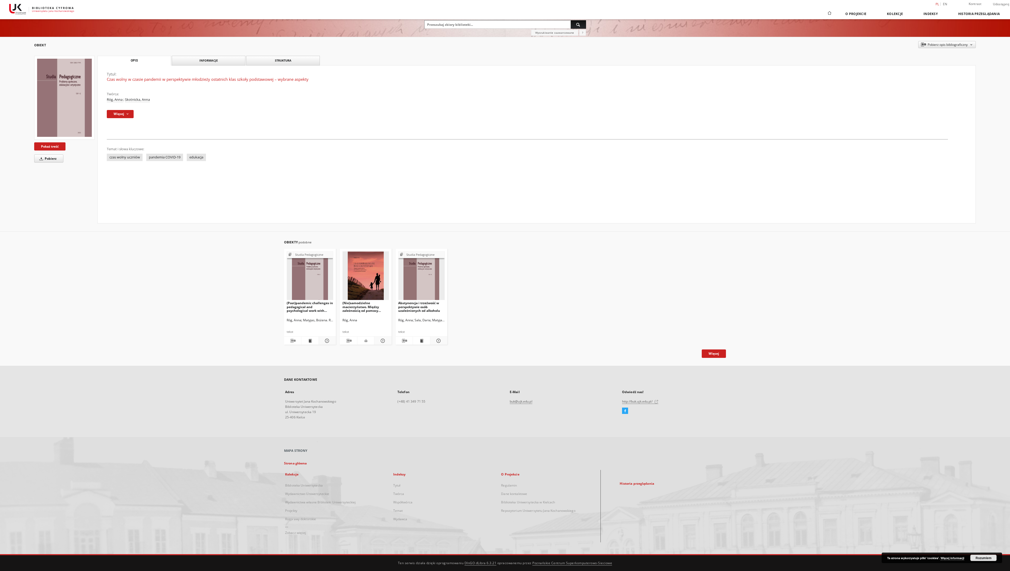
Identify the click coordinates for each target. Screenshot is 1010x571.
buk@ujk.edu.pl (521, 401)
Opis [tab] (134, 60)
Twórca (398, 494)
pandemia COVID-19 (164, 157)
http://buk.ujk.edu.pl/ (637, 401)
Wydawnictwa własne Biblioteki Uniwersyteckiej (320, 502)
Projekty (291, 510)
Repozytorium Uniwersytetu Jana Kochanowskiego (538, 510)
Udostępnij (1001, 4)
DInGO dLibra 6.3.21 (480, 563)
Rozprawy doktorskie (300, 519)
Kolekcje (895, 14)
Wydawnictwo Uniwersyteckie (307, 494)
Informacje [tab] (208, 60)
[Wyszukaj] (578, 24)
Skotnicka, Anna (137, 99)
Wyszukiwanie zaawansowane (554, 32)
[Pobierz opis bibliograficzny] (292, 340)
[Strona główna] (829, 13)
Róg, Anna (115, 99)
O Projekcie (855, 14)
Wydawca (400, 519)
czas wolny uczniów (124, 157)
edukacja (196, 157)
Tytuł (397, 485)
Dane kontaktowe (514, 494)
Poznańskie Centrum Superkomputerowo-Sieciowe (572, 563)
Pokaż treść (50, 146)
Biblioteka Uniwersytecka (304, 485)
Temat (398, 510)
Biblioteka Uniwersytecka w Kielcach (528, 502)
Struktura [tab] (283, 60)
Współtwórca (402, 502)
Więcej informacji (952, 558)
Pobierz (50, 158)
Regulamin (509, 485)
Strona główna (295, 463)
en (945, 4)
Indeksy (930, 14)
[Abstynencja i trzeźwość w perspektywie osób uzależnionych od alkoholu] (421, 277)
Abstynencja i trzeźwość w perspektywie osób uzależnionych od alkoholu (419, 307)
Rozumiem (984, 557)
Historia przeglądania (979, 14)
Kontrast (975, 4)
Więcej (714, 353)
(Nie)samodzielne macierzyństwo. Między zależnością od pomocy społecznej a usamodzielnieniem (360, 307)
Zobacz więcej (295, 532)
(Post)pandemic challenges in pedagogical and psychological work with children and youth (310, 307)
